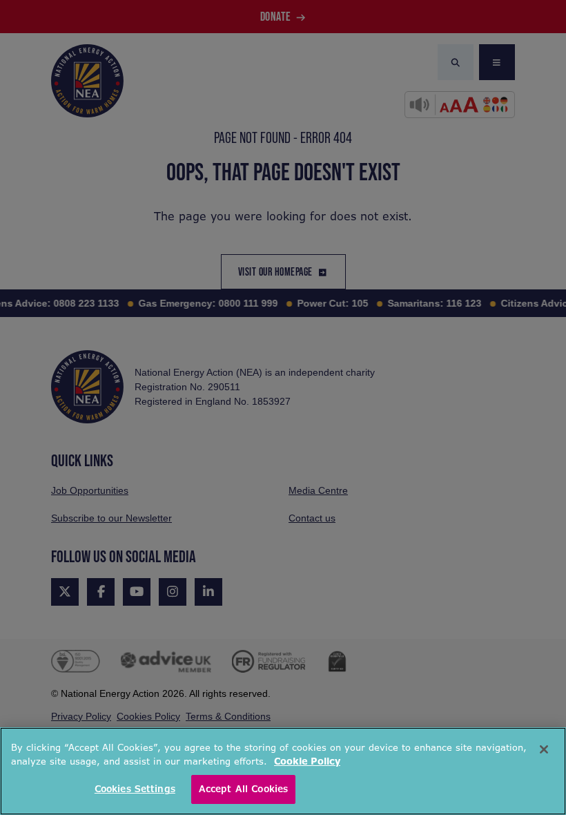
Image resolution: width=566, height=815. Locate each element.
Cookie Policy (307, 761)
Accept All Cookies (243, 789)
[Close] (544, 749)
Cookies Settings (135, 789)
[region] (283, 771)
